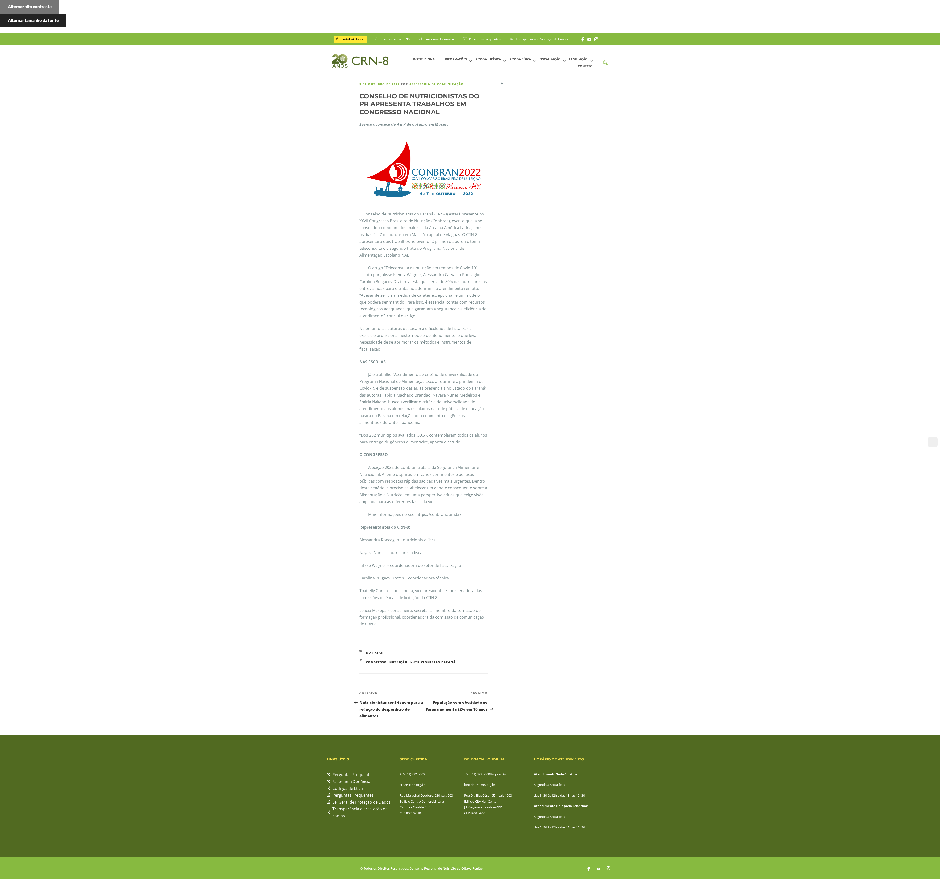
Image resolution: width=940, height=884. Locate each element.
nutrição (398, 662)
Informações (456, 59)
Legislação (578, 59)
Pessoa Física (520, 59)
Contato (585, 66)
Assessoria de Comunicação (436, 84)
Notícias (374, 652)
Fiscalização (550, 59)
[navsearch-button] (605, 61)
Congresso (376, 662)
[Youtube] (589, 39)
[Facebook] (582, 39)
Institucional (424, 59)
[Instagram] (596, 39)
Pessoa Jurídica (488, 59)
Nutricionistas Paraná (433, 662)
